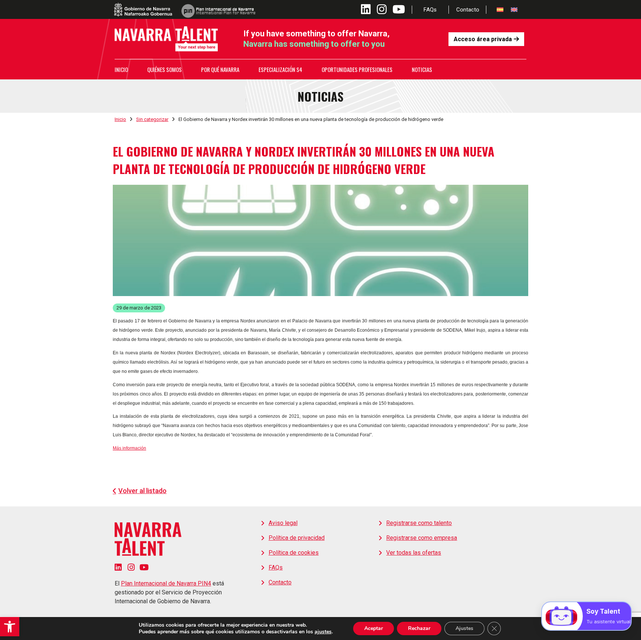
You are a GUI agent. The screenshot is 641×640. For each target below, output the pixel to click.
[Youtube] (144, 567)
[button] (9, 626)
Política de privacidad (297, 537)
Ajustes (464, 628)
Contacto (467, 9)
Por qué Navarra (220, 69)
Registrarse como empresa (421, 537)
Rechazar (419, 628)
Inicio (121, 69)
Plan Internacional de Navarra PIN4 (166, 583)
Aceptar (373, 628)
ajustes (323, 631)
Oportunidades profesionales (357, 69)
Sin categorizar (152, 119)
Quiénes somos (164, 69)
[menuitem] (500, 9)
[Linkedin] (118, 567)
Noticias (422, 69)
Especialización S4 (280, 69)
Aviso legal (283, 522)
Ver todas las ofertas (413, 552)
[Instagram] (131, 567)
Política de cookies (294, 552)
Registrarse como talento (419, 522)
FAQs (430, 9)
